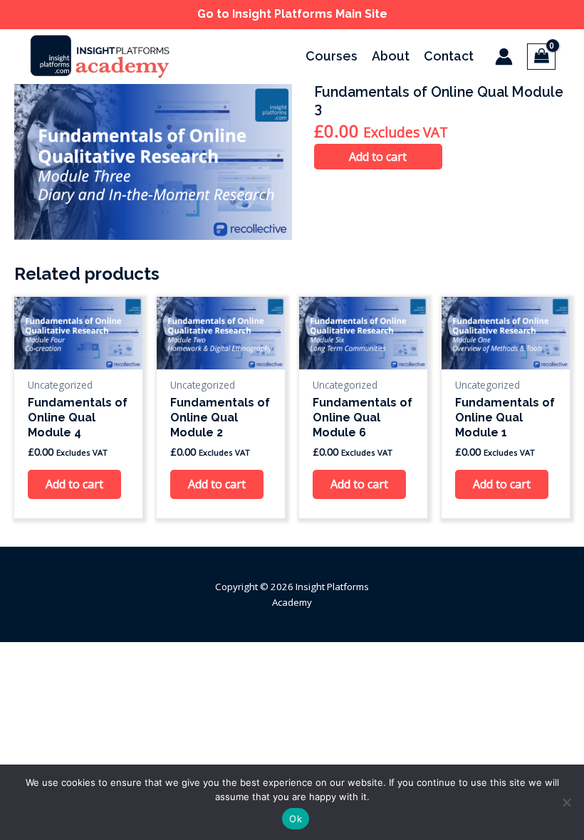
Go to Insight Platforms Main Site (292, 14)
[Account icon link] (504, 56)
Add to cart (378, 156)
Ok (295, 818)
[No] (566, 802)
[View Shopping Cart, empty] (541, 56)
